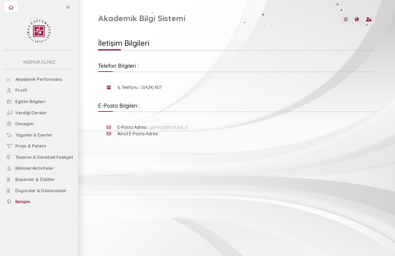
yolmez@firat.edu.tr (169, 127)
